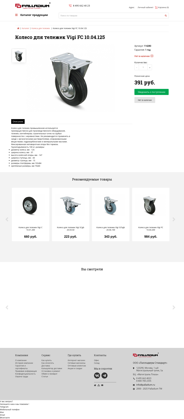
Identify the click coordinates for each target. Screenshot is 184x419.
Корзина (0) (163, 7)
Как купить (46, 360)
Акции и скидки (75, 368)
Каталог (25, 28)
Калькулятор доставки (51, 368)
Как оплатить (47, 363)
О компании (21, 360)
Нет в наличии (145, 100)
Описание (18, 121)
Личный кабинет (145, 7)
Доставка (45, 365)
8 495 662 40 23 (81, 5)
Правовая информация (26, 371)
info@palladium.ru (145, 384)
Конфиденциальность (25, 373)
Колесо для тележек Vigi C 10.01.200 (30, 228)
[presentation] (8, 220)
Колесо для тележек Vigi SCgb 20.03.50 (70, 228)
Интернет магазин (76, 360)
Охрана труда (21, 376)
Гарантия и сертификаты (21, 367)
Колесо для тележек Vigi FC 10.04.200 (150, 228)
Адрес (131, 7)
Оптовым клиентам (77, 365)
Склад (96, 363)
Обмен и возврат (49, 373)
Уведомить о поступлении (151, 92)
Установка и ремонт (50, 371)
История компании (24, 363)
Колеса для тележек (41, 28)
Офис (96, 360)
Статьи (44, 376)
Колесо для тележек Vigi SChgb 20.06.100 (110, 228)
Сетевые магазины (76, 363)
